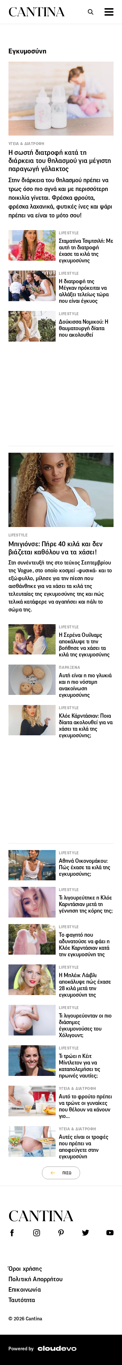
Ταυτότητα (21, 1300)
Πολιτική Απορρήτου (35, 1279)
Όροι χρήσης (25, 1268)
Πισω (66, 1172)
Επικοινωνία (24, 1289)
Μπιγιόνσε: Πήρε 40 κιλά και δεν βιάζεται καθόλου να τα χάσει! (55, 548)
